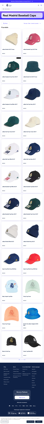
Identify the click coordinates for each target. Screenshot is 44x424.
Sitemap (5, 384)
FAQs (23, 371)
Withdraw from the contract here (26, 374)
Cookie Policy (16, 371)
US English (34, 373)
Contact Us (24, 369)
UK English (34, 371)
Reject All (38, 421)
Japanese (34, 385)
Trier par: (31, 23)
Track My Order (7, 377)
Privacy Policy (16, 369)
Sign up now (22, 397)
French (33, 376)
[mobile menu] (2, 5)
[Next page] (24, 359)
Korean (33, 382)
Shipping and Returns (6, 374)
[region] (22, 420)
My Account (6, 379)
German (33, 378)
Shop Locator (6, 381)
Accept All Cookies (30, 421)
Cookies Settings (5, 421)
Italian (33, 380)
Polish (33, 387)
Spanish (33, 369)
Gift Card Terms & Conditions (17, 376)
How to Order (6, 371)
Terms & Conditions (17, 373)
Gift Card (6, 369)
